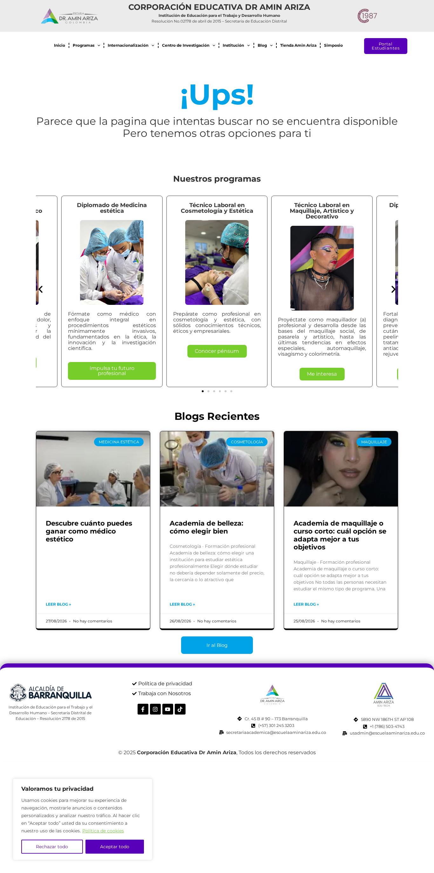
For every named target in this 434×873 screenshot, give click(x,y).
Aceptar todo (114, 846)
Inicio (59, 45)
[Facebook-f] (143, 709)
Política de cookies (103, 831)
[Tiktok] (180, 709)
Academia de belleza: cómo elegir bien (206, 527)
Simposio (333, 45)
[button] (40, 289)
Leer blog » (58, 604)
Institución (233, 45)
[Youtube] (167, 709)
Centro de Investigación (185, 45)
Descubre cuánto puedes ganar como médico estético (89, 531)
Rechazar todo (52, 846)
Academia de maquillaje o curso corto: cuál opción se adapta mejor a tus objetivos (340, 535)
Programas (83, 45)
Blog (262, 45)
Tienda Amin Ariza (298, 45)
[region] (83, 819)
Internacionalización (128, 45)
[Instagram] (155, 709)
